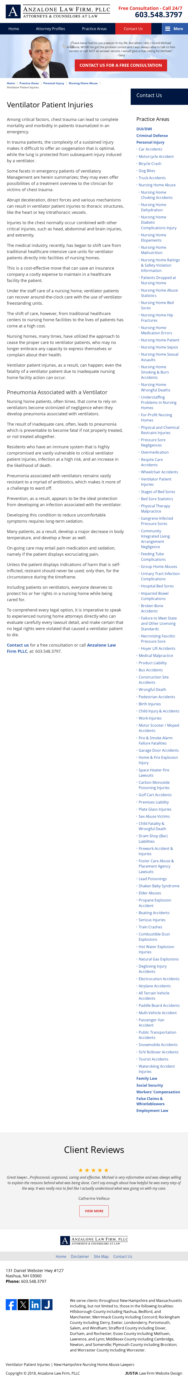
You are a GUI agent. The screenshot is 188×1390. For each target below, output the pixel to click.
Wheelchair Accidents (159, 471)
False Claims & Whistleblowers (150, 1101)
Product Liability (153, 662)
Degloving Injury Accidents (153, 969)
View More (94, 1211)
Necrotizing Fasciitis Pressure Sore (158, 639)
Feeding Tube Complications (153, 556)
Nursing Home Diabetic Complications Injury (159, 222)
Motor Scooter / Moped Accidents (159, 728)
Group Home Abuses (159, 566)
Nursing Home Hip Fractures (157, 318)
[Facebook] (11, 1304)
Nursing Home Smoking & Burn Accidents (155, 372)
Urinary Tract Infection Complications (160, 576)
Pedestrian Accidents (157, 696)
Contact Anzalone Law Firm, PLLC (150, 11)
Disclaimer (80, 1256)
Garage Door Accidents (159, 750)
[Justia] (47, 1304)
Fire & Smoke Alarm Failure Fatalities (156, 740)
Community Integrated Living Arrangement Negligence (155, 539)
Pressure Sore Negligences (153, 442)
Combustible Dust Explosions (154, 937)
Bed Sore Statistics (157, 498)
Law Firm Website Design (153, 1373)
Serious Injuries (152, 919)
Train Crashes (150, 926)
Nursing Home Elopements (153, 237)
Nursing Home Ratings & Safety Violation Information (160, 265)
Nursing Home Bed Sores (157, 305)
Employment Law (152, 1110)
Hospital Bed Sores (157, 586)
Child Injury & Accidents (159, 711)
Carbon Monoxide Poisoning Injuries (154, 785)
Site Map (101, 1256)
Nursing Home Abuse (157, 184)
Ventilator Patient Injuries (156, 482)
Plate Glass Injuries (155, 809)
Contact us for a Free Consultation (121, 65)
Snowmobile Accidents (158, 1044)
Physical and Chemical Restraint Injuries (160, 430)
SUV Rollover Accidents (159, 1052)
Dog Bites (147, 170)
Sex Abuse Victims (154, 816)
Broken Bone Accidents (152, 608)
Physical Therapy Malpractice (155, 508)
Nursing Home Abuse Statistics (159, 293)
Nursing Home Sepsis (159, 347)
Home (13, 28)
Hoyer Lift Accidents (158, 648)
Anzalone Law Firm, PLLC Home (58, 11)
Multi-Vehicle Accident (158, 1012)
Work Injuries (150, 718)
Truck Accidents (152, 177)
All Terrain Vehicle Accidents (154, 996)
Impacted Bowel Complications (155, 596)
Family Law (146, 1078)
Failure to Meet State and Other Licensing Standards (159, 623)
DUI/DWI (144, 128)
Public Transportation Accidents (157, 1035)
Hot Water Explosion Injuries (156, 949)
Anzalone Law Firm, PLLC (59, 1373)
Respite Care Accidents (152, 462)
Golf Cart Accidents (155, 794)
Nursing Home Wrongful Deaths (155, 387)
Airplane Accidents (155, 985)
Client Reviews (94, 1149)
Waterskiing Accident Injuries (157, 1069)
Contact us (18, 645)
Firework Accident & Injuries (156, 851)
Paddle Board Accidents (159, 1005)
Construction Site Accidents (154, 680)
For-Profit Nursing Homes (156, 417)
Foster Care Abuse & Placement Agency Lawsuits (156, 866)
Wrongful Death (152, 689)
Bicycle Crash (150, 163)
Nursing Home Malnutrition (153, 250)
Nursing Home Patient (160, 340)
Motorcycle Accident (156, 156)
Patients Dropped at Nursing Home (158, 280)
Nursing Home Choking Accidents (157, 195)
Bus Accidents (151, 670)
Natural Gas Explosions (159, 959)
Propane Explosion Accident (155, 903)
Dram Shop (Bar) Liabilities (153, 838)
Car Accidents (150, 149)
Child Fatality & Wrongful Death (152, 826)
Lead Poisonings (153, 878)
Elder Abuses (150, 893)
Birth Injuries (150, 703)
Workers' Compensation (158, 1091)
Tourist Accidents (154, 1059)
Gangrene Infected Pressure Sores (157, 521)
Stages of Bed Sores (158, 491)
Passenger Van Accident (151, 1022)
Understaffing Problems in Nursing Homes (159, 402)
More (178, 28)
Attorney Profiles (50, 28)
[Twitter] (23, 1304)
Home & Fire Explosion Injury (158, 760)
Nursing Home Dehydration (153, 207)
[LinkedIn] (35, 1304)
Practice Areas (94, 28)
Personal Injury (150, 142)
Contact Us (133, 28)
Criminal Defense (152, 135)
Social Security (149, 1085)
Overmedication (155, 452)
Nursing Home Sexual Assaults (159, 357)
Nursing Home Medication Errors (156, 330)
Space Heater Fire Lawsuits (154, 773)
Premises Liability (154, 802)
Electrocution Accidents (159, 978)
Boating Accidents (154, 912)
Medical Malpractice (156, 655)
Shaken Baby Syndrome (159, 885)
